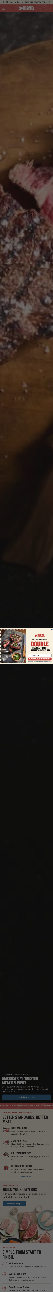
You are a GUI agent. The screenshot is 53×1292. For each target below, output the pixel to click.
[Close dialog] (52, 630)
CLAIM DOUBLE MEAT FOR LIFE (39, 659)
